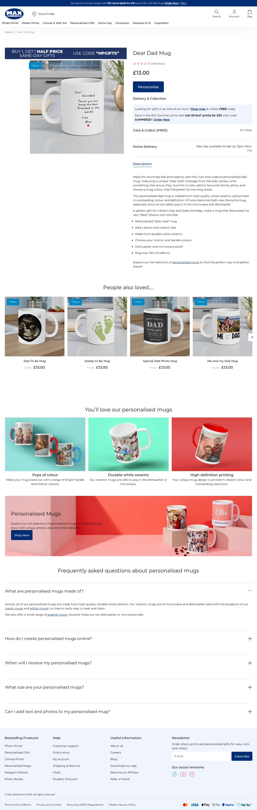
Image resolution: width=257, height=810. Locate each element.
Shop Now (21, 535)
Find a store (61, 752)
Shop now (198, 109)
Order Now (171, 3)
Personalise (148, 87)
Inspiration (161, 23)
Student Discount (65, 779)
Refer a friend (119, 779)
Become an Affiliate (124, 772)
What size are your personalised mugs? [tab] (44, 687)
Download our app (123, 766)
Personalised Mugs (18, 766)
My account (61, 759)
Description (142, 164)
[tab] (142, 164)
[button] (192, 63)
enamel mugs (57, 614)
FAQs (56, 772)
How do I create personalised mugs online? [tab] (48, 638)
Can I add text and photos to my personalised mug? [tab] (57, 711)
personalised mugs (185, 262)
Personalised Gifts (17, 752)
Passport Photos (16, 772)
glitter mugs (39, 608)
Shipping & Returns (66, 766)
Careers (115, 752)
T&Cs (184, 3)
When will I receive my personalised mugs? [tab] (48, 662)
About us (116, 746)
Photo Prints (13, 746)
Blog (113, 759)
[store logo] (14, 13)
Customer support (66, 746)
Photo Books (14, 779)
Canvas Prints (14, 759)
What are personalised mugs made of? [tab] (44, 591)
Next (252, 337)
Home (8, 32)
